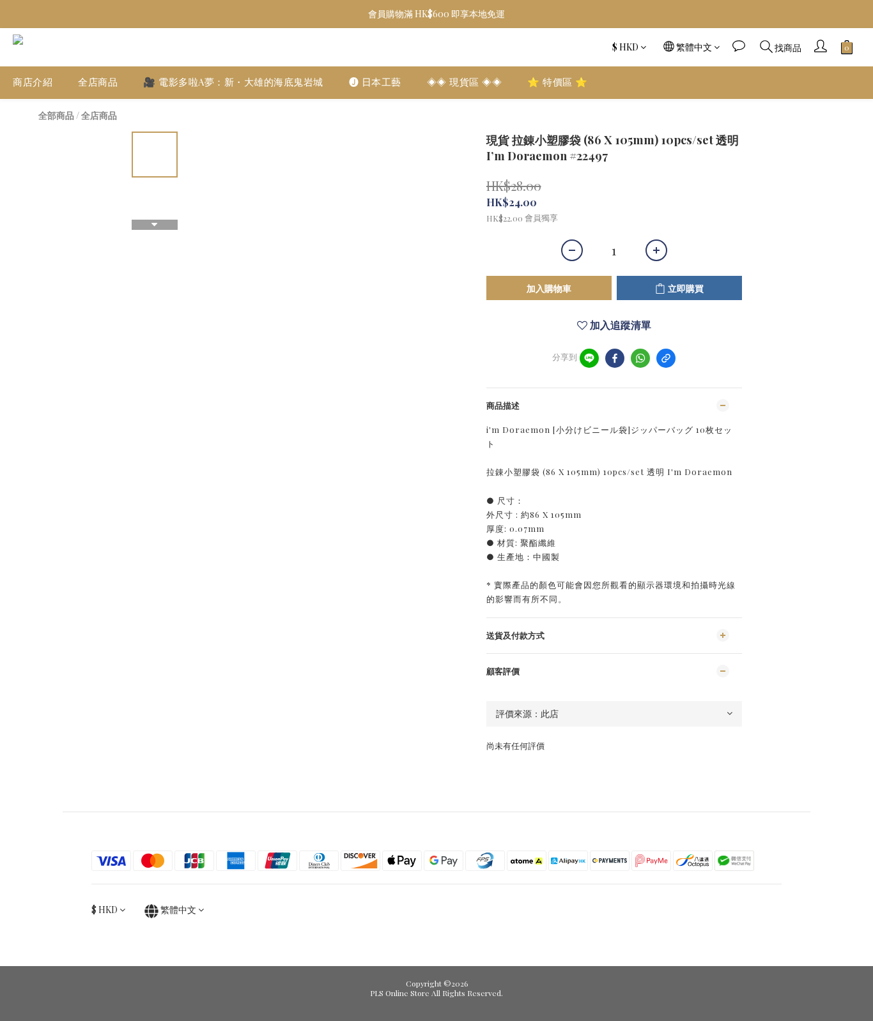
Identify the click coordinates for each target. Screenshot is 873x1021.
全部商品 (56, 115)
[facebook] (614, 358)
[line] (589, 358)
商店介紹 (32, 81)
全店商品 (98, 81)
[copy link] (666, 358)
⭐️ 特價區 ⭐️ (557, 81)
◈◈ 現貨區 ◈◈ (464, 81)
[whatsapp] (640, 358)
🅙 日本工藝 (375, 81)
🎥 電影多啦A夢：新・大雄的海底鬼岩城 (233, 81)
